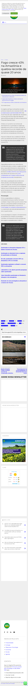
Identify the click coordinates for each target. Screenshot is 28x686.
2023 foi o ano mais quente (18, 171)
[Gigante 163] (14, 18)
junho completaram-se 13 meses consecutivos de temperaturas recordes (12, 175)
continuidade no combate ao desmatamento (13, 207)
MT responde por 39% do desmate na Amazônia (14, 102)
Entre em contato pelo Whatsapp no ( (13, 668)
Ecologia (8, 645)
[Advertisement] (14, 41)
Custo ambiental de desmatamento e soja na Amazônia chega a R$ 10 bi (11, 349)
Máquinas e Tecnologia (12, 647)
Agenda (8, 654)
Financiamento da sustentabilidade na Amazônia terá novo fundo (21, 371)
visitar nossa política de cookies (14, 9)
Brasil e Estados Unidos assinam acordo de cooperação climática (7, 371)
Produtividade (9, 642)
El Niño (9, 171)
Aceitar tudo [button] (14, 13)
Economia (8, 649)
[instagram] (7, 632)
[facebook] (4, 632)
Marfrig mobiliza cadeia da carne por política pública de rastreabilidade (13, 361)
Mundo (8, 652)
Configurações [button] (6, 13)
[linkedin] (10, 632)
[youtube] (14, 632)
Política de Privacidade (10, 683)
